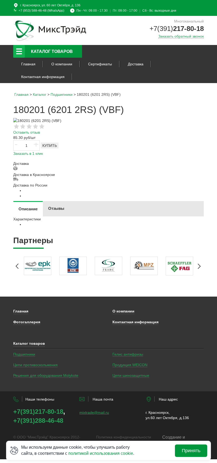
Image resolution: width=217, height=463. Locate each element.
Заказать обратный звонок (181, 36)
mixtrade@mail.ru (94, 412)
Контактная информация (43, 77)
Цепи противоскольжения (35, 365)
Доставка (135, 64)
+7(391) (177, 29)
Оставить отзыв (26, 132)
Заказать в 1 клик (28, 153)
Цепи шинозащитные (130, 375)
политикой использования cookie (100, 453)
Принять (191, 450)
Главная (28, 64)
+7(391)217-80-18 (38, 411)
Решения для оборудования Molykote (45, 375)
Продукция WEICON (129, 365)
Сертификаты (100, 64)
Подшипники (24, 354)
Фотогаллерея (26, 322)
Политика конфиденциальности (123, 437)
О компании (61, 64)
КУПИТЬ (49, 145)
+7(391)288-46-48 (38, 420)
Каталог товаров (52, 51)
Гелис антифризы (127, 354)
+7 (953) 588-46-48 (33, 10)
